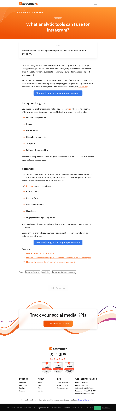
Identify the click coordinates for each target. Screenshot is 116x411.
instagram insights (32, 272)
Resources (23, 385)
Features (22, 383)
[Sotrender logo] (58, 351)
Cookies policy (62, 388)
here (69, 109)
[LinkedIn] (60, 354)
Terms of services (63, 383)
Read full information (86, 400)
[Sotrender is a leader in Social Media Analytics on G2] (47, 368)
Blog (40, 388)
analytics (45, 272)
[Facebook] (56, 354)
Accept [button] (97, 408)
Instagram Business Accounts (63, 272)
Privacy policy (62, 385)
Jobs (40, 385)
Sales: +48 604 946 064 (84, 388)
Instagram (58, 18)
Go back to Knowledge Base (31, 12)
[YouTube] (64, 354)
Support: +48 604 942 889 (85, 391)
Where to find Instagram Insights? (41, 253)
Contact (41, 391)
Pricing (22, 388)
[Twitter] (51, 354)
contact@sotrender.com (84, 393)
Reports (22, 391)
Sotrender (83, 86)
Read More (106, 408)
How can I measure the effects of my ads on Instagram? (50, 262)
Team (40, 383)
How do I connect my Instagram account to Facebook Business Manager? (58, 257)
